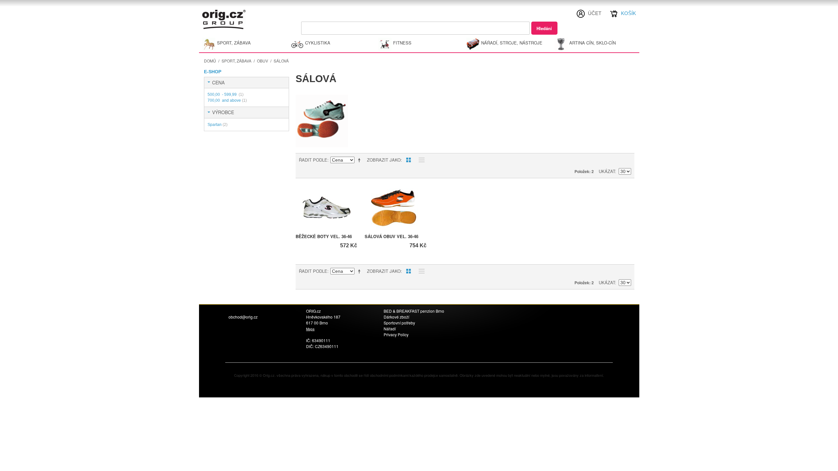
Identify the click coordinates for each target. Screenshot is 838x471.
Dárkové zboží (396, 317)
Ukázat (607, 171)
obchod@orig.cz (243, 317)
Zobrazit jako (384, 160)
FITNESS (402, 43)
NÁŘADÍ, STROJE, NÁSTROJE (511, 43)
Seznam (420, 160)
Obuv (262, 60)
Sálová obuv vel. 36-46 (391, 236)
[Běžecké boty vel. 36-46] (326, 207)
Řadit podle (313, 160)
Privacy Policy (396, 334)
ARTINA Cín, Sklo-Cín (592, 43)
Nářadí (390, 328)
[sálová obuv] (396, 207)
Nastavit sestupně (360, 160)
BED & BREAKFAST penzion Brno (414, 311)
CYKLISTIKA (317, 43)
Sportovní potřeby (399, 322)
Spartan (218, 124)
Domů (210, 60)
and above (227, 100)
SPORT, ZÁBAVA (234, 43)
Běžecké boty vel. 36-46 (324, 236)
